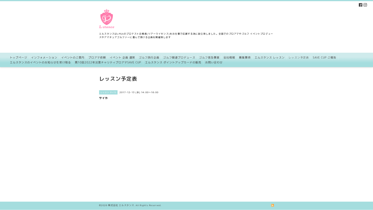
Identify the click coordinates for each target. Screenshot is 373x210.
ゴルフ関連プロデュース (179, 57)
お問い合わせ (214, 62)
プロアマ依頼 (97, 57)
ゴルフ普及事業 (209, 57)
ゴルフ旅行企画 (149, 57)
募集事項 (245, 57)
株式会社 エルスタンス (121, 205)
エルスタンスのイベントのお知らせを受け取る (40, 62)
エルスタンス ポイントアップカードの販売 (173, 62)
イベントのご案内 (73, 57)
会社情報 (229, 57)
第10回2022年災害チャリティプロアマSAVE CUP (108, 62)
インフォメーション (44, 57)
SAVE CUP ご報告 (324, 57)
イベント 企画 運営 (122, 57)
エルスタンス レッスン (269, 57)
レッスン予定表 (298, 57)
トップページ (18, 57)
